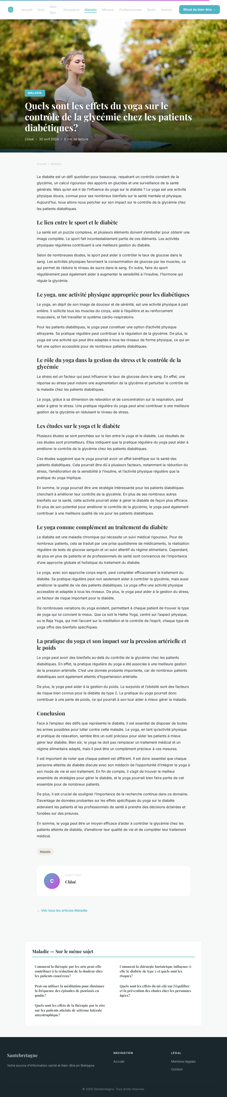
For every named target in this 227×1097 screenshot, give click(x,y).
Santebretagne (22, 1055)
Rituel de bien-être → (199, 9)
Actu (41, 10)
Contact (177, 1069)
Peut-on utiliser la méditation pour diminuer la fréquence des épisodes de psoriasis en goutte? (69, 991)
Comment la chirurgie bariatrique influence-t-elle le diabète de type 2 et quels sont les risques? (156, 971)
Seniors (166, 10)
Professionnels (130, 10)
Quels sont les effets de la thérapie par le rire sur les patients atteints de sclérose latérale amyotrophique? (70, 1010)
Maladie (91, 10)
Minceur (108, 10)
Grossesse (71, 10)
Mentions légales (183, 1061)
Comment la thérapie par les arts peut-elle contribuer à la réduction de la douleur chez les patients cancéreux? (69, 971)
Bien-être (54, 9)
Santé (151, 10)
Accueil (26, 10)
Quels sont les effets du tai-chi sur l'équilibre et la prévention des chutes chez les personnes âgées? (155, 991)
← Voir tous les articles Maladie (62, 910)
